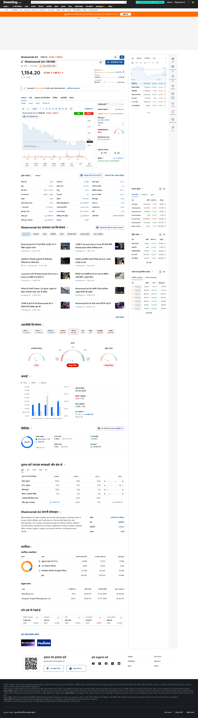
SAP (66, 617)
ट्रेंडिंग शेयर (135, 234)
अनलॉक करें (55, 502)
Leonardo (89, 617)
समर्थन (156, 666)
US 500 (134, 98)
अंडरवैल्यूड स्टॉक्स (93, 10)
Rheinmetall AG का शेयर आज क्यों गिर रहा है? (93, 303)
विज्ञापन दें (157, 661)
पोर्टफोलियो (131, 661)
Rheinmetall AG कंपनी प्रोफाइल (39, 512)
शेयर (6, 10)
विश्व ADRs (42, 10)
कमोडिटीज (147, 58)
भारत (21, 10)
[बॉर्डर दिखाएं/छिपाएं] (71, 109)
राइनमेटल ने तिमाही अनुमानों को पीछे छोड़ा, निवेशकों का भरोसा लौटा (36, 260)
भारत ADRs (51, 10)
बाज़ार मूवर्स (136, 188)
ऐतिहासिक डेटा (46, 103)
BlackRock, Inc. (28, 594)
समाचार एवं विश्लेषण (42, 98)
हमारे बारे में (157, 657)
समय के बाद (34, 10)
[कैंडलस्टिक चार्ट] (23, 109)
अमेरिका (58, 10)
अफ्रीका (85, 10)
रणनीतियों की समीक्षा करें (73, 88)
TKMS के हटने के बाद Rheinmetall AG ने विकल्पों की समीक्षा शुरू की (37, 305)
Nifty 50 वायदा (136, 94)
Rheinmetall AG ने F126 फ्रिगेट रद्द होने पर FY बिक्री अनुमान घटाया (38, 246)
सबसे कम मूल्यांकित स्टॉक (141, 271)
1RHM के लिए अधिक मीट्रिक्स (114, 175)
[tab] (26, 331)
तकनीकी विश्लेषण (31, 324)
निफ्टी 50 (134, 83)
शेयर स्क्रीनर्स (89, 6)
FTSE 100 (135, 102)
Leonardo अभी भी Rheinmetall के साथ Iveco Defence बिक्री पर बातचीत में (39, 275)
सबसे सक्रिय (135, 194)
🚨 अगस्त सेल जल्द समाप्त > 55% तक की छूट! (150, 2)
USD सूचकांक (136, 105)
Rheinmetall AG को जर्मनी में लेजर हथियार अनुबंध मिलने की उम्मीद (91, 290)
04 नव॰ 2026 (84, 207)
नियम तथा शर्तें (168, 712)
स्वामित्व (38, 103)
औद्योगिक (121, 522)
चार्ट (30, 98)
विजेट (129, 666)
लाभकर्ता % (144, 194)
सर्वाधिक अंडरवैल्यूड (137, 277)
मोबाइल (130, 657)
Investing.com (26, 251)
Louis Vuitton (111, 617)
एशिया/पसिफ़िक (77, 10)
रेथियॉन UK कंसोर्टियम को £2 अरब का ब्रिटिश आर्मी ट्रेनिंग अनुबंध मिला (92, 275)
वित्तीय (55, 98)
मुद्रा (133, 58)
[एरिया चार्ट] (27, 109)
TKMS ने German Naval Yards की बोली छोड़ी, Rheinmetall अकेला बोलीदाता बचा (94, 246)
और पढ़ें (23, 531)
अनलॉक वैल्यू (118, 72)
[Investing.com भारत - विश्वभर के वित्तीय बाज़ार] (13, 2)
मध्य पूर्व (69, 10)
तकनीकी (63, 98)
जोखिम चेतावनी (190, 712)
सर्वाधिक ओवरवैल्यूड (150, 277)
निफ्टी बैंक (134, 91)
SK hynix (47, 617)
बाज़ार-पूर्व (26, 10)
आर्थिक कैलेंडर (79, 6)
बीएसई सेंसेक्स (136, 87)
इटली (122, 531)
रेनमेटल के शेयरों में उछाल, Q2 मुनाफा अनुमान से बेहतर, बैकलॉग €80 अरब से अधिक (38, 290)
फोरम (71, 98)
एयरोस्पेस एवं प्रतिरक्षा (117, 517)
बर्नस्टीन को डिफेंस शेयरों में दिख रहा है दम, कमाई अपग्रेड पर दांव (92, 260)
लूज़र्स (152, 194)
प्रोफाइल (31, 103)
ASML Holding (28, 617)
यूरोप (63, 10)
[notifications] (188, 2)
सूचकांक (139, 58)
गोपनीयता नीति (179, 712)
